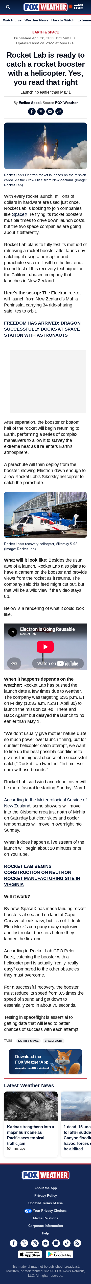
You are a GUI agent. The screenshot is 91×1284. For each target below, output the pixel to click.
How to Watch (62, 20)
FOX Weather (66, 103)
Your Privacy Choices (49, 1211)
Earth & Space (45, 32)
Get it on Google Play (59, 1254)
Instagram (35, 1243)
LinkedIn (56, 1243)
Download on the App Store (30, 1254)
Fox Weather (45, 7)
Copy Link (59, 111)
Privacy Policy (45, 1195)
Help (45, 1233)
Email (50, 111)
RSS (77, 1243)
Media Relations (45, 1218)
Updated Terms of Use (45, 1203)
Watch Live (12, 20)
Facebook (32, 111)
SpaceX (20, 214)
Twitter (41, 111)
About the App (45, 1188)
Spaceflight (53, 1040)
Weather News (36, 20)
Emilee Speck (30, 103)
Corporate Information (45, 1226)
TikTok (67, 1243)
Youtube (45, 1243)
